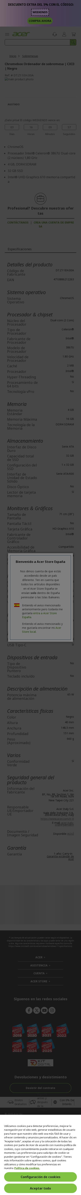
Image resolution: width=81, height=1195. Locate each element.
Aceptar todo (40, 1188)
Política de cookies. (27, 1168)
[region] (40, 1155)
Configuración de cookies (40, 1177)
